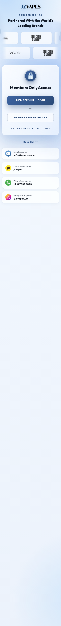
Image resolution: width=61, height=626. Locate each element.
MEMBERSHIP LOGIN (30, 100)
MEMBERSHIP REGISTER (30, 117)
